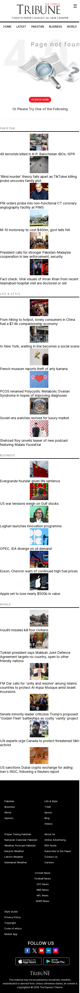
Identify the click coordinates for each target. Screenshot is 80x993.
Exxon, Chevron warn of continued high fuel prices (39, 571)
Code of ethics (13, 928)
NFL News (42, 895)
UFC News (43, 884)
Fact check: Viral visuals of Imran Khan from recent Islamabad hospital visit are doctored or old (39, 281)
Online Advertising (55, 839)
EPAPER (63, 18)
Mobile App (10, 934)
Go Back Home (40, 99)
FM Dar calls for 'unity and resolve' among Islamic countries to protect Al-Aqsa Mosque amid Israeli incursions (38, 687)
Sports (48, 812)
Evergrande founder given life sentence (30, 481)
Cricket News (42, 872)
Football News (43, 878)
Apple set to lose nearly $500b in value (30, 594)
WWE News (42, 901)
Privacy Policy (12, 917)
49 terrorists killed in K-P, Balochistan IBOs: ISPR (37, 154)
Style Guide (11, 911)
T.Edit (47, 806)
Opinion (8, 818)
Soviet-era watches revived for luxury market (34, 418)
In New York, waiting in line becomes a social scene (39, 346)
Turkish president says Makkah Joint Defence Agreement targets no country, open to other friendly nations (35, 657)
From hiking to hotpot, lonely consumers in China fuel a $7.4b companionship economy (37, 322)
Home (7, 26)
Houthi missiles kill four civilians (24, 630)
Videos (48, 823)
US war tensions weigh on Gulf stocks (29, 504)
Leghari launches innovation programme (31, 526)
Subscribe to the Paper (57, 851)
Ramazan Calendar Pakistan (20, 839)
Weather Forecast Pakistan (20, 845)
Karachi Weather (14, 851)
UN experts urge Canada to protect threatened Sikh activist (39, 743)
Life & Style (50, 801)
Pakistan (37, 26)
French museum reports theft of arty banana (34, 369)
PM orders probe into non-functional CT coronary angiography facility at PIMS (38, 205)
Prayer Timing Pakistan (17, 834)
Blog (46, 818)
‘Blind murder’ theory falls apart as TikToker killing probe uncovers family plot (38, 179)
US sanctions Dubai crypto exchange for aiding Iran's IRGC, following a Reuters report (36, 769)
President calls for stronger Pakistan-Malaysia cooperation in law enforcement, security (35, 254)
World (72, 26)
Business (55, 26)
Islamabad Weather (15, 862)
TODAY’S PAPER (22, 18)
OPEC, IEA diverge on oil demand (26, 549)
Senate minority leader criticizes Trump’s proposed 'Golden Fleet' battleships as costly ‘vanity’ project (39, 716)
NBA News (43, 889)
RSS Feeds (50, 845)
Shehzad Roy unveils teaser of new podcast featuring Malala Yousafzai (34, 442)
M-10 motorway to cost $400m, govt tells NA (35, 230)
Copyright (10, 922)
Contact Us (50, 856)
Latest (21, 26)
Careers (49, 862)
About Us (49, 834)
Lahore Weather (13, 856)
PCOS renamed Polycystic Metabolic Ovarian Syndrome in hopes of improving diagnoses (35, 393)
